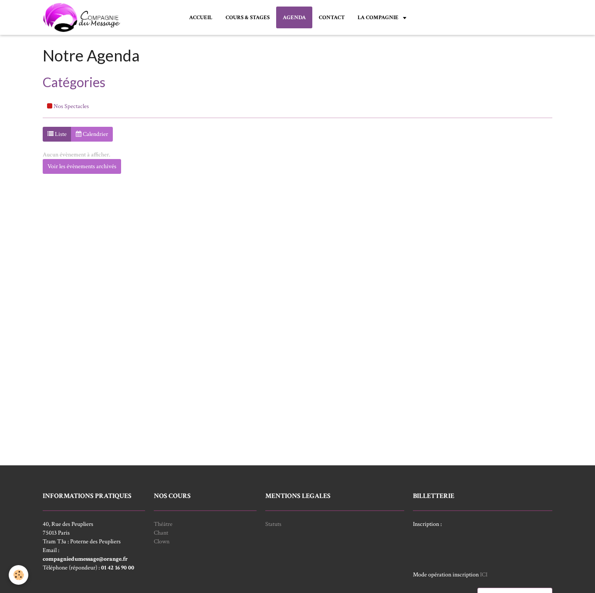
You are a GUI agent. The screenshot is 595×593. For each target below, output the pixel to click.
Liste (60, 134)
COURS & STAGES (248, 17)
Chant (161, 533)
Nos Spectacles (70, 106)
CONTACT (332, 17)
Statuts (273, 524)
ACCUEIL (201, 17)
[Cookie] (18, 575)
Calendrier (94, 134)
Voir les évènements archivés (81, 166)
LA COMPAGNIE (379, 17)
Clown (161, 542)
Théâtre (163, 524)
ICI (483, 575)
